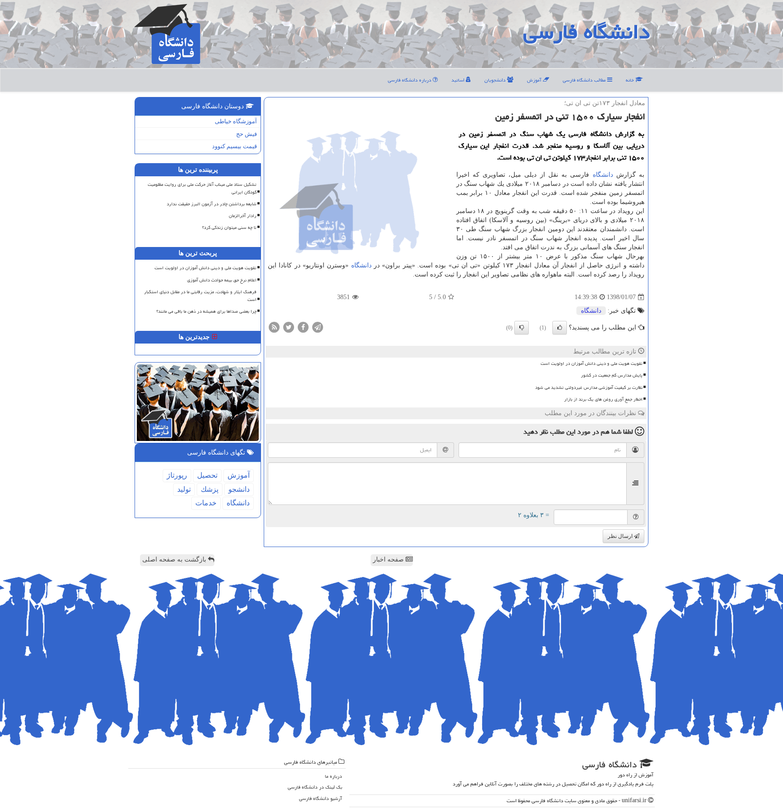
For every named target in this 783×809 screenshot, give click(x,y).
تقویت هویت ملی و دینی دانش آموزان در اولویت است (592, 363)
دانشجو (239, 489)
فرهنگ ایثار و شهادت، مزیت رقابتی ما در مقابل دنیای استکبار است (200, 295)
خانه (630, 80)
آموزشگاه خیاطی (236, 121)
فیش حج (246, 134)
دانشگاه (603, 174)
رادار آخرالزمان (242, 215)
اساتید (458, 80)
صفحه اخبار (389, 559)
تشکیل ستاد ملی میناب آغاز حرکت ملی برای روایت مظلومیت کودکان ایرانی (202, 188)
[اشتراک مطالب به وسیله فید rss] (274, 327)
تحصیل (207, 475)
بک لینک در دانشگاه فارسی (315, 787)
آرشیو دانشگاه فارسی (320, 798)
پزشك (209, 489)
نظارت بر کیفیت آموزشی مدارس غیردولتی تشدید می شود (589, 387)
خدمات (206, 503)
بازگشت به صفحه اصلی (175, 559)
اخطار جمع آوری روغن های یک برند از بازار (603, 399)
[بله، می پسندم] (559, 327)
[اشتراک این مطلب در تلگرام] (317, 327)
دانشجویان (495, 80)
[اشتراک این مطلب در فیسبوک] (303, 327)
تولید (184, 489)
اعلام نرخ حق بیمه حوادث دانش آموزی (221, 280)
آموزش (535, 80)
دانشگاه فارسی (586, 31)
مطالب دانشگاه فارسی (585, 80)
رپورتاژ (177, 475)
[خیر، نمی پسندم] (521, 327)
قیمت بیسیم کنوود (234, 146)
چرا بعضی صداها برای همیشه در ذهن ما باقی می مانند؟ (206, 311)
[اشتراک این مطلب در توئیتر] (288, 327)
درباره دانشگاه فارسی (410, 80)
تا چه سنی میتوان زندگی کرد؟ (229, 227)
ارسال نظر (621, 536)
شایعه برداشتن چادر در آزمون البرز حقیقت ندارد (211, 203)
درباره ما (333, 776)
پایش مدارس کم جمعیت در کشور (612, 375)
